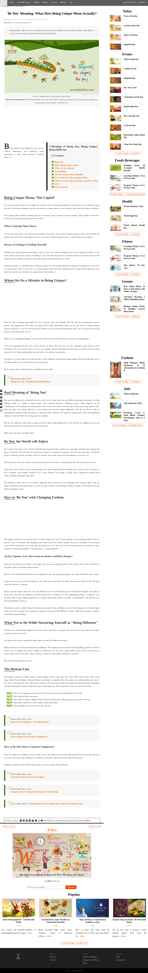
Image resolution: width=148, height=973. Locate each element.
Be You (51, 820)
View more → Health (128, 234)
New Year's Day (130, 87)
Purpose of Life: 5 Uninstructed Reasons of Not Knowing (34, 791)
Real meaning (60, 171)
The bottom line (61, 186)
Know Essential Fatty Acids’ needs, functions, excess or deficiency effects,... (55, 932)
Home (5, 19)
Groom (68, 820)
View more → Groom (128, 316)
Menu (143, 2)
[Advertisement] (51, 123)
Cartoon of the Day (132, 25)
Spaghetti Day (129, 44)
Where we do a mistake (64, 168)
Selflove (88, 820)
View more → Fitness (128, 274)
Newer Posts (10, 826)
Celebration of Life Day (133, 97)
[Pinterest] (1, 398)
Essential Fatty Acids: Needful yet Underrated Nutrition (55, 920)
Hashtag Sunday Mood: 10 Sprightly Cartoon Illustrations (134, 309)
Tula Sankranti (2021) (133, 403)
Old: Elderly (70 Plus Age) (134, 266)
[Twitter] (1, 395)
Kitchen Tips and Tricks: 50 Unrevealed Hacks (129, 920)
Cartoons (53, 956)
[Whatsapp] (1, 411)
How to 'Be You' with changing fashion (71, 177)
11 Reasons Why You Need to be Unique (27, 777)
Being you (59, 162)
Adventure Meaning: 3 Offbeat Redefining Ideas (134, 298)
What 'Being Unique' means (66, 165)
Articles (53, 959)
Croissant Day (130, 125)
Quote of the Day (131, 35)
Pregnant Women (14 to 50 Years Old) (134, 186)
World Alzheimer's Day (133, 206)
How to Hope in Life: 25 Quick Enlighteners (29, 736)
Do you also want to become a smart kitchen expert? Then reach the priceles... (129, 932)
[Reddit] (1, 404)
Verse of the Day (130, 16)
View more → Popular (75, 943)
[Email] (1, 408)
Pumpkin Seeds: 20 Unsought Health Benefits (134, 168)
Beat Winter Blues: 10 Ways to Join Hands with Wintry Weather (134, 289)
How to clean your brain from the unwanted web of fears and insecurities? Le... (92, 932)
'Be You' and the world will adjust (69, 174)
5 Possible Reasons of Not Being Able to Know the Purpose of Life (55, 803)
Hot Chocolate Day (132, 116)
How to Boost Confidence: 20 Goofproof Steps (30, 721)
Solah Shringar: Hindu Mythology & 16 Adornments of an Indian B (134, 366)
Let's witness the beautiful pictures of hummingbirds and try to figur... (18, 931)
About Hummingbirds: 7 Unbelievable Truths (18, 920)
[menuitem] (1, 395)
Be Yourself (60, 820)
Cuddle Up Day (130, 68)
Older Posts (93, 826)
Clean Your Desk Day (133, 144)
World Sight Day (131, 216)
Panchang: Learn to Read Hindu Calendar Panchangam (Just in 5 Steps (134, 416)
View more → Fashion (128, 381)
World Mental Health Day (134, 226)
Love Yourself (77, 820)
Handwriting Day (131, 106)
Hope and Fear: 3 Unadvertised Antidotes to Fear (92, 920)
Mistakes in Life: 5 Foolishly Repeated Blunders (31, 381)
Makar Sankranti (131, 59)
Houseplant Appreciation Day (134, 136)
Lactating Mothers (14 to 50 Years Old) (134, 177)
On (23, 22)
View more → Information (128, 425)
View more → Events (128, 153)
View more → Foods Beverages (128, 194)
